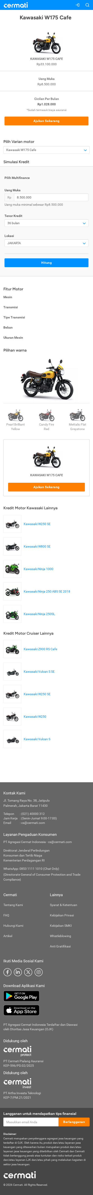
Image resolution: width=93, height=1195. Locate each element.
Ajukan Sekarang (46, 121)
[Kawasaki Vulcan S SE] (30, 678)
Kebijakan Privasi (62, 915)
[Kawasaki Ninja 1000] (29, 575)
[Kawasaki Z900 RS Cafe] (31, 656)
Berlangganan (74, 1122)
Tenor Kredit (13, 216)
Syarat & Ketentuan (63, 905)
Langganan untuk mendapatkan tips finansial (39, 1114)
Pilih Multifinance (17, 178)
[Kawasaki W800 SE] (28, 553)
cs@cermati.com (33, 823)
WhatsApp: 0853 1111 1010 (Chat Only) (31, 868)
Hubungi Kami (13, 925)
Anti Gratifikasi (60, 946)
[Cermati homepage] (19, 1174)
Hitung (46, 262)
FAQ (6, 915)
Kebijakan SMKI (61, 925)
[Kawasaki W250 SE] (28, 530)
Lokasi (9, 236)
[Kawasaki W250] (26, 723)
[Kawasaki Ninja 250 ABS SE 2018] (37, 598)
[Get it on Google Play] (46, 996)
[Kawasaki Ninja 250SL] (30, 620)
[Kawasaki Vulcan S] (28, 746)
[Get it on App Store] (46, 1010)
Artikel (7, 936)
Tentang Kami (13, 905)
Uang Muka (13, 190)
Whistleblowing (60, 936)
